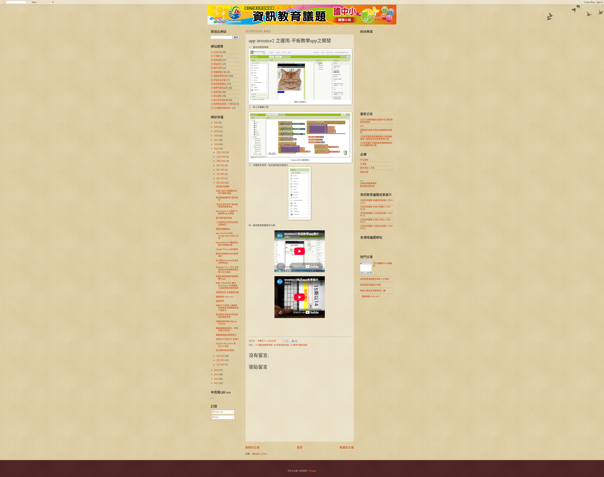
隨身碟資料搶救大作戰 (370, 285)
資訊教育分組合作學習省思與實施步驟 (227, 315)
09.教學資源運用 (218, 84)
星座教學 (220, 301)
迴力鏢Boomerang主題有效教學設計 (227, 261)
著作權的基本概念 (224, 218)
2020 (216, 127)
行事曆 (363, 164)
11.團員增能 (216, 92)
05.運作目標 (216, 68)
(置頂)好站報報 (222, 186)
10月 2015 (221, 161)
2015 (216, 149)
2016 (216, 144)
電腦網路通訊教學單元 (226, 335)
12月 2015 (221, 152)
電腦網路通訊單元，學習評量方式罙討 (227, 329)
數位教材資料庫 (367, 186)
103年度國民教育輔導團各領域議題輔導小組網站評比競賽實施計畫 (376, 137)
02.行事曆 (215, 56)
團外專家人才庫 (367, 168)
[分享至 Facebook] (293, 341)
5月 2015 (220, 183)
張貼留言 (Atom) (259, 454)
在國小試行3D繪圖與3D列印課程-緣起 (226, 192)
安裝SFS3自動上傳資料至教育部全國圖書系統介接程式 (227, 307)
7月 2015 (220, 174)
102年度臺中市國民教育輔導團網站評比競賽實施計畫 (376, 144)
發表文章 (218, 412)
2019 (216, 131)
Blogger (312, 471)
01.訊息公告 (216, 52)
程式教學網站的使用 (225, 350)
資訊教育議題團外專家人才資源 (374, 279)
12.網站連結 (216, 96)
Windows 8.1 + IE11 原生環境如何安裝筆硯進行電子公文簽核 (227, 269)
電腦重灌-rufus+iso (224, 297)
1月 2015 (220, 364)
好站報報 (364, 160)
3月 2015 (220, 360)
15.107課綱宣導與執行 (221, 108)
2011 (216, 383)
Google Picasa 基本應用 (227, 249)
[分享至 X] (290, 341)
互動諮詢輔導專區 (368, 183)
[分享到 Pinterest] (296, 341)
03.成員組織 (216, 60)
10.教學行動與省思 (298, 345)
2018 (216, 135)
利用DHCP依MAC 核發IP (227, 339)
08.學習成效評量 (281, 345)
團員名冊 (364, 172)
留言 (216, 417)
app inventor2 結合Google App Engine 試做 (227, 235)
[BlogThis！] (287, 341)
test (362, 126)
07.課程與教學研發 (264, 345)
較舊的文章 (347, 447)
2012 (216, 379)
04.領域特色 (216, 64)
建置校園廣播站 (223, 229)
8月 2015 (220, 170)
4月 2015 (220, 356)
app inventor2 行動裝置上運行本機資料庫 (227, 243)
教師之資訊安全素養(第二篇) (373, 290)
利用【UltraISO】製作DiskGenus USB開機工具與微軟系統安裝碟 (227, 285)
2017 (216, 140)
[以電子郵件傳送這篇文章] (284, 341)
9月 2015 (220, 165)
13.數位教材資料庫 (219, 100)
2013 (216, 374)
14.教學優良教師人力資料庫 (223, 104)
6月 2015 (220, 178)
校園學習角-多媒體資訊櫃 (227, 292)
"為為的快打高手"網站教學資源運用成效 (227, 205)
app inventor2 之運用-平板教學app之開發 (227, 212)
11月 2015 (221, 157)
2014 (216, 370)
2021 (216, 122)
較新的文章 (252, 447)
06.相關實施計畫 (218, 72)
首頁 (299, 447)
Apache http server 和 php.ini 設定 (226, 344)
